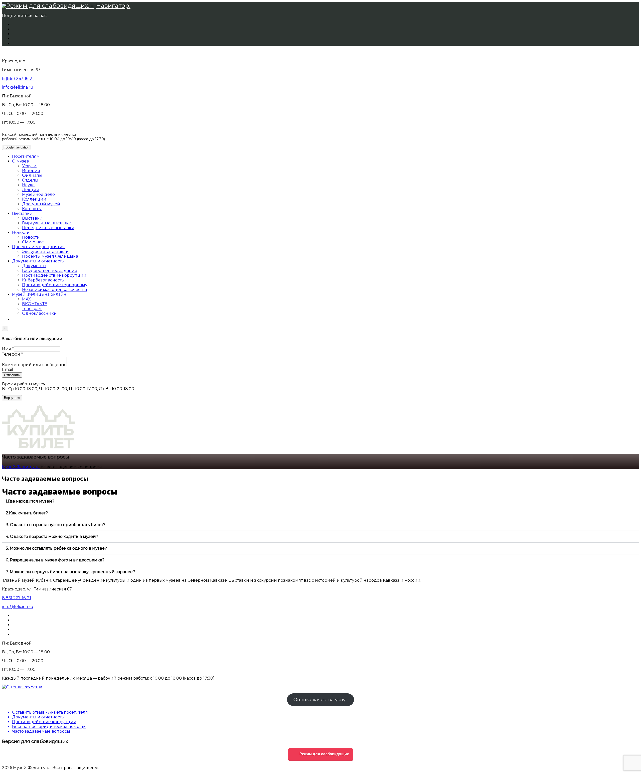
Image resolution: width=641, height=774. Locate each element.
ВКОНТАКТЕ (34, 303)
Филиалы (32, 175)
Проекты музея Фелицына (50, 256)
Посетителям (26, 156)
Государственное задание (49, 270)
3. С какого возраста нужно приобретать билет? (55, 524)
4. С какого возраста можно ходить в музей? (52, 536)
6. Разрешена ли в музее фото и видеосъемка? (55, 560)
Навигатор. (113, 5)
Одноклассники (39, 313)
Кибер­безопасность (43, 280)
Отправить (12, 375)
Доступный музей (41, 204)
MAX (26, 299)
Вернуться (12, 398)
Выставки (22, 213)
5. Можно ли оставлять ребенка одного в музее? (56, 548)
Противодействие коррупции (54, 275)
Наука (28, 185)
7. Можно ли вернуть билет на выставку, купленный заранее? (70, 571)
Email (7, 369)
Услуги (29, 166)
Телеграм (32, 308)
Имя (8, 349)
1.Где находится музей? (30, 501)
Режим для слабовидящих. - (50, 5)
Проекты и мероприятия (38, 246)
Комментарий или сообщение (34, 364)
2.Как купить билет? (27, 513)
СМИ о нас (33, 242)
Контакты (32, 208)
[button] (320, 501)
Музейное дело (38, 194)
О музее (20, 161)
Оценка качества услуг (320, 699)
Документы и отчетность (38, 261)
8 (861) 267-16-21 (18, 78)
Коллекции (34, 199)
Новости (21, 232)
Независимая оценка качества (54, 289)
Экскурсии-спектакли (45, 251)
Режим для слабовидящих (323, 754)
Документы (34, 265)
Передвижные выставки (48, 227)
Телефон (12, 354)
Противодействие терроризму (54, 284)
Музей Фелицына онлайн (39, 294)
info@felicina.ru (17, 87)
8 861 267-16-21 (16, 597)
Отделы (30, 180)
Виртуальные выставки (47, 223)
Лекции (30, 189)
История (31, 170)
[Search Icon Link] (14, 319)
